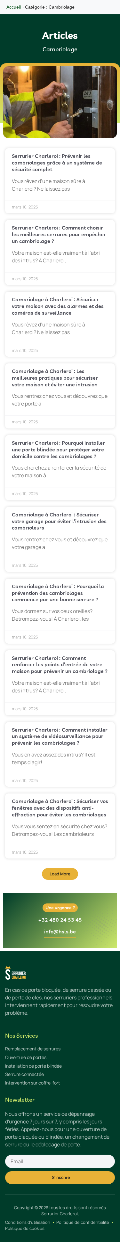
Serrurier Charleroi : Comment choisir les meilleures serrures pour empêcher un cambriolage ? (59, 234)
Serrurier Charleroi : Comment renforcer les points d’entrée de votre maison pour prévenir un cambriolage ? (60, 665)
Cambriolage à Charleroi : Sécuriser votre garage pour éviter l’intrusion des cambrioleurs (59, 521)
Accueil (13, 7)
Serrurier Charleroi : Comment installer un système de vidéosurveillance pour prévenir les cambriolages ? (60, 736)
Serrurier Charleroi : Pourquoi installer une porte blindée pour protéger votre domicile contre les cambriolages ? (58, 449)
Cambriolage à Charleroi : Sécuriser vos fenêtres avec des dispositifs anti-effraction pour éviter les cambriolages (60, 808)
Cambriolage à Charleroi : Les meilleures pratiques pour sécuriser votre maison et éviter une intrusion (55, 378)
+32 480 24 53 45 (60, 920)
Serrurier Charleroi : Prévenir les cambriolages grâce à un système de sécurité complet (57, 162)
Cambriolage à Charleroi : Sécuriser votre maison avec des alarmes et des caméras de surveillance (58, 306)
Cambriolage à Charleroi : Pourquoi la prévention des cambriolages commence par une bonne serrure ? (58, 593)
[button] (60, 874)
